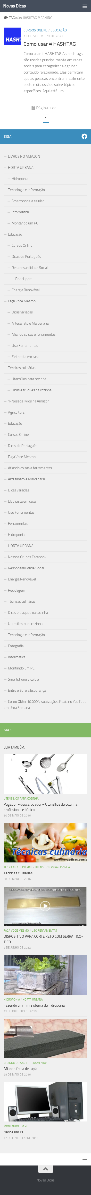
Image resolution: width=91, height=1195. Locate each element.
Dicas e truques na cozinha (31, 390)
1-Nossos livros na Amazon (29, 401)
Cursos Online (36, 30)
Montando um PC (25, 223)
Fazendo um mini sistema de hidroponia (34, 1005)
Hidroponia (20, 179)
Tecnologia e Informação (26, 190)
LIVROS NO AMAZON (24, 156)
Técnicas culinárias (21, 368)
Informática (20, 212)
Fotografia (16, 646)
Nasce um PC (14, 1132)
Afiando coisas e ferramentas (34, 334)
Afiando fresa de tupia (20, 1069)
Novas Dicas (14, 6)
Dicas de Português (26, 256)
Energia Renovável (26, 290)
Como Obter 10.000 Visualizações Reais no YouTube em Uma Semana (45, 704)
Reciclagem (24, 279)
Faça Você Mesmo (22, 301)
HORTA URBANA (20, 167)
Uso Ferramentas (25, 345)
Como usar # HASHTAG (50, 44)
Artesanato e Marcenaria (30, 323)
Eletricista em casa (25, 357)
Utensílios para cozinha (29, 379)
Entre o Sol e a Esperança (27, 690)
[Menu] (85, 6)
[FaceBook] (84, 136)
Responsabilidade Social (30, 268)
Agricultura (16, 412)
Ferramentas (18, 523)
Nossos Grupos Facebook (27, 557)
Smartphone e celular (28, 201)
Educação (58, 30)
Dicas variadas (22, 312)
